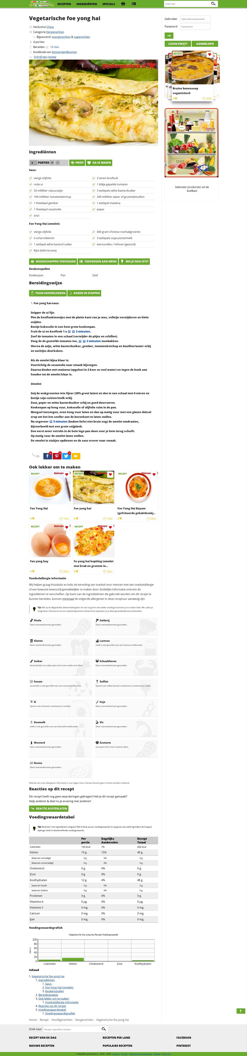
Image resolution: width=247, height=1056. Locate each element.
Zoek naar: (35, 1029)
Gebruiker (171, 19)
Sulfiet (104, 681)
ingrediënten (86, 4)
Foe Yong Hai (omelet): (59, 987)
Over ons (166, 1053)
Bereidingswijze (48, 995)
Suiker (38, 661)
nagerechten (82, 37)
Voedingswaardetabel (52, 1010)
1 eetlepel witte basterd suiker (53, 244)
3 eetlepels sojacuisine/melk (114, 238)
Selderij (105, 620)
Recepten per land (116, 1038)
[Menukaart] (133, 4)
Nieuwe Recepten (41, 1046)
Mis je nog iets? (137, 261)
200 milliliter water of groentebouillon (121, 197)
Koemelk (39, 722)
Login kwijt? (178, 44)
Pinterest (183, 1046)
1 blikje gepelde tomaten (112, 184)
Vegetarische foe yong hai (48, 976)
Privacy (124, 1053)
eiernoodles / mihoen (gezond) (116, 244)
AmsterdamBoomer (64, 52)
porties (40, 42)
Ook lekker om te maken (53, 998)
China (50, 27)
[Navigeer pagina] (241, 1011)
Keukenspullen (54, 991)
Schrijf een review (45, 57)
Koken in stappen (87, 293)
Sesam (38, 681)
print (79, 162)
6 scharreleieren (44, 238)
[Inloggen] (169, 35)
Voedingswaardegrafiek (60, 1013)
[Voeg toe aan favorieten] (67, 475)
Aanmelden (205, 44)
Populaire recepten (117, 1046)
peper (100, 209)
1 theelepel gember (46, 203)
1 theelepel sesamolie (47, 209)
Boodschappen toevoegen (55, 261)
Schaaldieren (108, 661)
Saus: (48, 984)
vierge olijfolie (42, 178)
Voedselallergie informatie (61, 1002)
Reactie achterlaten (51, 808)
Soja (102, 701)
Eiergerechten (55, 32)
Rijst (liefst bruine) (45, 250)
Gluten (38, 640)
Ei (35, 701)
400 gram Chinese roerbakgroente (118, 232)
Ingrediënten (46, 980)
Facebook (183, 1038)
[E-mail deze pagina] (76, 456)
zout (36, 215)
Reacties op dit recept (52, 1006)
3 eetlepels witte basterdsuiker (116, 190)
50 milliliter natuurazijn (48, 190)
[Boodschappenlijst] (123, 4)
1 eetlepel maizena (108, 203)
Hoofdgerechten (62, 1020)
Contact (116, 1053)
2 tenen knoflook (107, 178)
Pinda (37, 620)
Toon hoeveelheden (50, 293)
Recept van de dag (42, 1038)
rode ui (38, 184)
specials (108, 4)
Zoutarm (105, 742)
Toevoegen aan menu (100, 261)
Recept (44, 1020)
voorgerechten (61, 37)
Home (33, 1020)
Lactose (105, 640)
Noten (38, 763)
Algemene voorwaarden (140, 1053)
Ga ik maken (101, 162)
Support (157, 1053)
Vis (102, 722)
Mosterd (39, 742)
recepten (64, 4)
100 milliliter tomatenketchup (52, 197)
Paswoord (171, 26)
